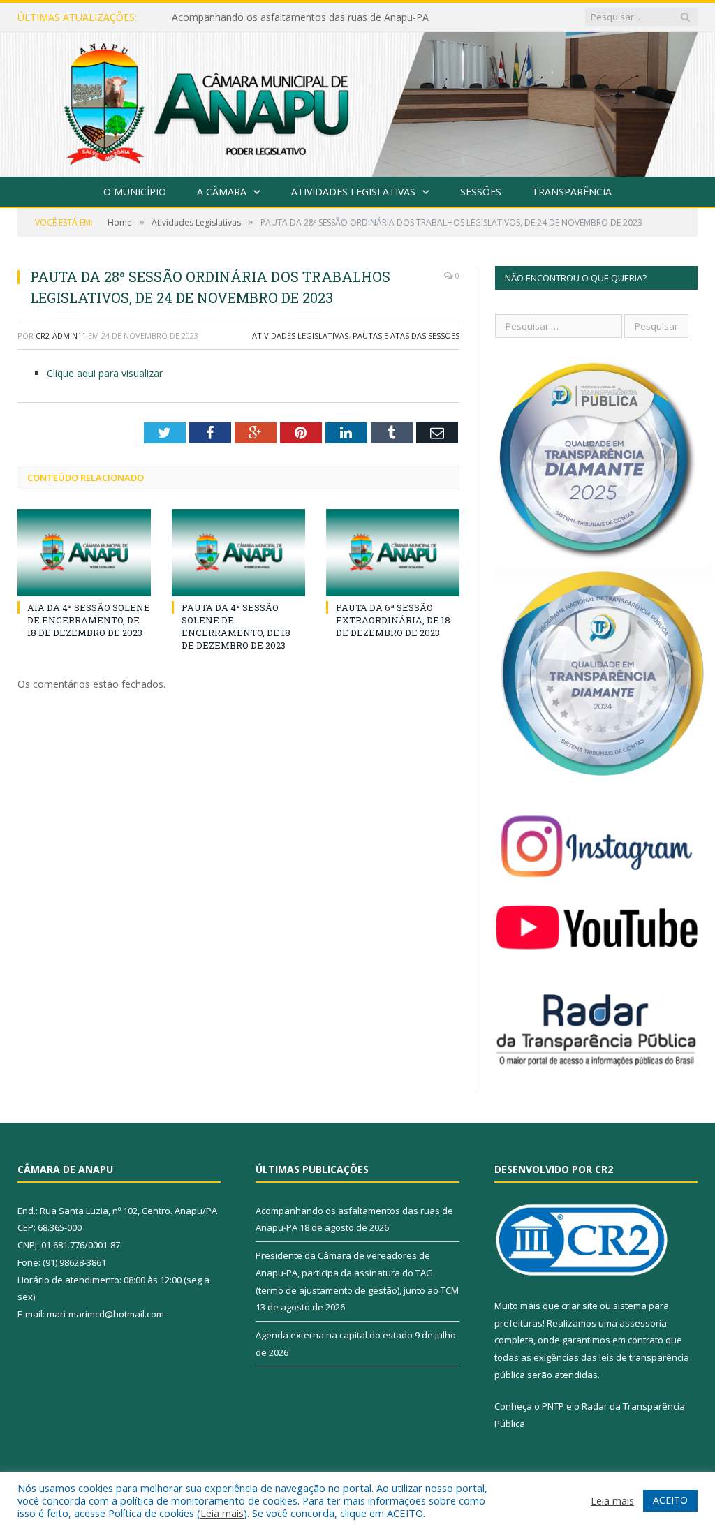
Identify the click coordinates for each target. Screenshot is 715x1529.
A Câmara (221, 191)
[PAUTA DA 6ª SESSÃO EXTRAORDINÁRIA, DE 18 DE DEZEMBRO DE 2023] (392, 552)
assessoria (643, 1323)
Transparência (572, 191)
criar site (579, 1305)
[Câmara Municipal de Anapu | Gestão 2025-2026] (357, 101)
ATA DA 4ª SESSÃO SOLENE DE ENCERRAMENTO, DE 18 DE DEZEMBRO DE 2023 (88, 620)
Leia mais (222, 1513)
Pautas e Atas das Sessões (406, 335)
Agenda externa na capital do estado (334, 1335)
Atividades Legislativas (353, 191)
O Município (134, 191)
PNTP (553, 1406)
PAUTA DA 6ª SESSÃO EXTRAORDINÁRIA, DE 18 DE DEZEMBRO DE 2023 (393, 620)
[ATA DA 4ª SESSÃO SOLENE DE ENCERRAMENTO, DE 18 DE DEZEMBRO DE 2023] (84, 552)
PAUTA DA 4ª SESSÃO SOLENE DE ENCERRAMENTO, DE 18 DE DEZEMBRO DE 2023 (236, 626)
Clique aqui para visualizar (105, 373)
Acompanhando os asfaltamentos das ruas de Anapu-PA (300, 17)
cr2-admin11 (61, 335)
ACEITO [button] (670, 1500)
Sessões (480, 191)
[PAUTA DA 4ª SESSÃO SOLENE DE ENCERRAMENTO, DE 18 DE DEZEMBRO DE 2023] (238, 552)
